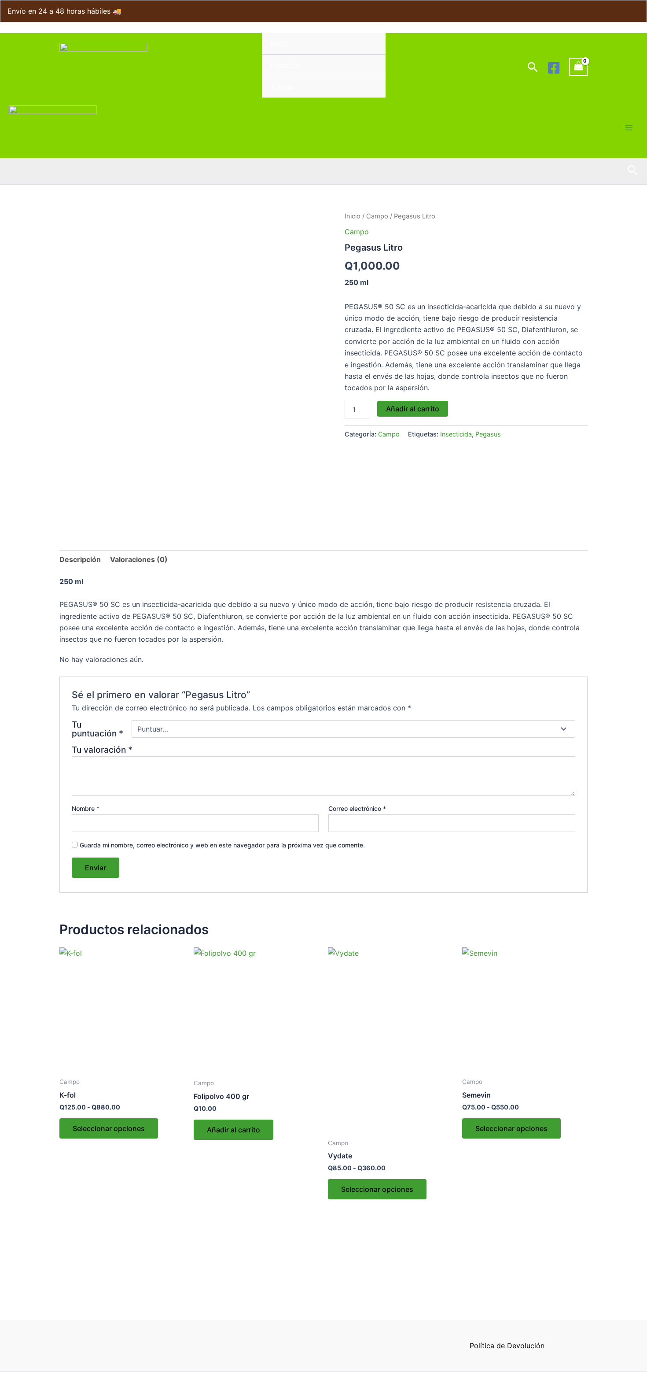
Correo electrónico (357, 808)
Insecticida (456, 434)
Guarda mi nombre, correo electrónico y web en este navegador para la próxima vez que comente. (222, 845)
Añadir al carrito (412, 408)
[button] (532, 67)
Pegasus (488, 434)
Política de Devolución (507, 1345)
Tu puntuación (97, 729)
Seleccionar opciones (109, 1128)
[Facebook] (553, 67)
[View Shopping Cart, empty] (578, 67)
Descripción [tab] (80, 559)
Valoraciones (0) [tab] (139, 559)
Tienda (282, 86)
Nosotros (286, 65)
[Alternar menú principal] (629, 127)
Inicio (279, 43)
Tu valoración (102, 749)
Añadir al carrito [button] (233, 1129)
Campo (377, 216)
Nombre (85, 808)
